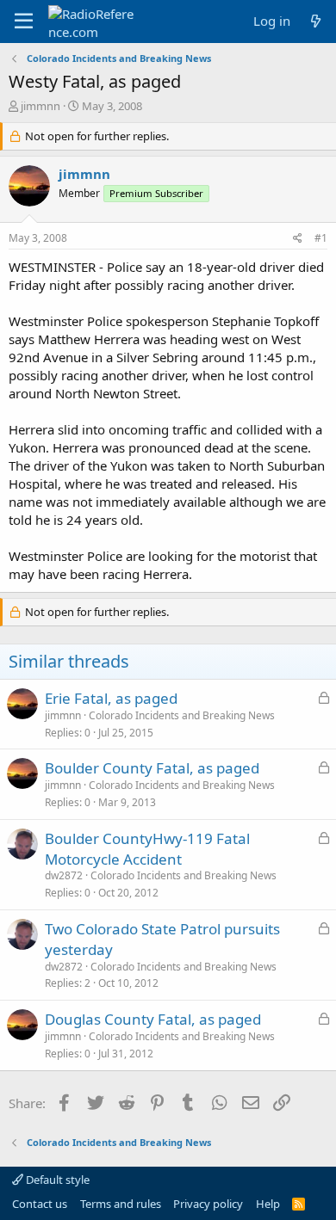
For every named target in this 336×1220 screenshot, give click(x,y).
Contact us (39, 1203)
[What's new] (316, 21)
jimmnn (40, 106)
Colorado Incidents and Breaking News (182, 715)
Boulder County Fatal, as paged (152, 768)
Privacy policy (208, 1203)
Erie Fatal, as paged (111, 698)
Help (268, 1203)
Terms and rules (120, 1203)
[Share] (297, 239)
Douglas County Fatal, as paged (153, 1019)
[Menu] (23, 21)
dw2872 (64, 875)
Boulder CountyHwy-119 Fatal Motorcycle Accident (147, 849)
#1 (320, 238)
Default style (56, 1179)
